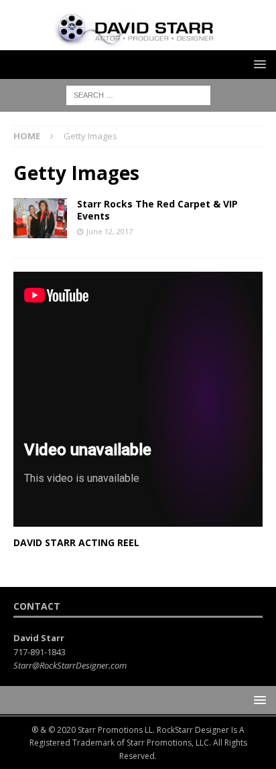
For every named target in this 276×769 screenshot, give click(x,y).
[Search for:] (138, 94)
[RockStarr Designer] (138, 41)
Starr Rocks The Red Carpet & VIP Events (157, 209)
